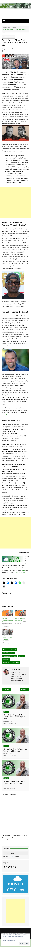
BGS (5, 649)
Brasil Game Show (8, 653)
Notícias (5, 51)
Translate (16, 856)
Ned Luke (6, 659)
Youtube (23, 570)
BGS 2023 (13, 649)
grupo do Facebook (21, 572)
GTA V (22, 656)
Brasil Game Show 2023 (10, 656)
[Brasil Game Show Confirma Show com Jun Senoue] (7, 632)
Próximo (23, 689)
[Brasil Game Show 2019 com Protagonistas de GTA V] (7, 613)
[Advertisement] (15, 202)
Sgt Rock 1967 (7, 49)
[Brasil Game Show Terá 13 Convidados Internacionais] (20, 613)
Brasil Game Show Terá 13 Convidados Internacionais (20, 618)
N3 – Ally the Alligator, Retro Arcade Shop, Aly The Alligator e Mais (14, 717)
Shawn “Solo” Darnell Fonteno (11, 662)
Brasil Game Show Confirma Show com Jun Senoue (7, 637)
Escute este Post (9, 37)
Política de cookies (11, 940)
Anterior (7, 689)
